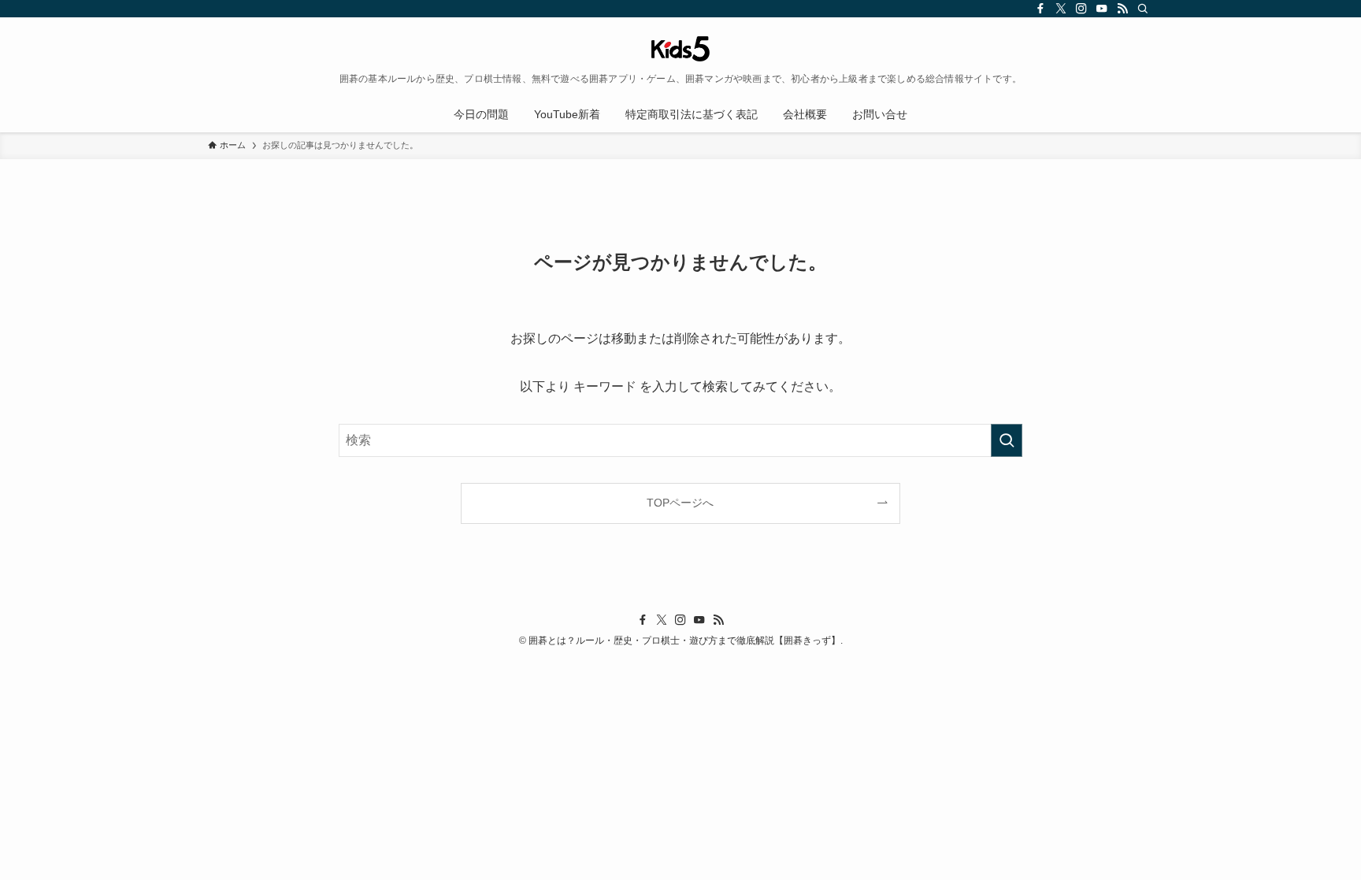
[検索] (1143, 8)
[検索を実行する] (1006, 440)
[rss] (1122, 8)
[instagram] (1081, 8)
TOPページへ (680, 502)
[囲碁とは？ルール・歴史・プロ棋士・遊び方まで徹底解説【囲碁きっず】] (680, 48)
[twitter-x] (1061, 8)
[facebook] (1040, 8)
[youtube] (1102, 8)
